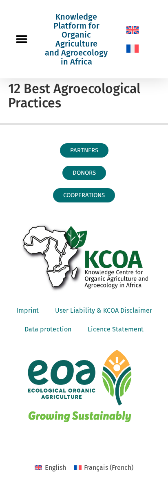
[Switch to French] (132, 48)
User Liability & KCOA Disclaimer (103, 310)
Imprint (27, 310)
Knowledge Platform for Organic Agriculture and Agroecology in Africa (76, 39)
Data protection (47, 329)
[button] (21, 39)
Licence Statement (116, 329)
